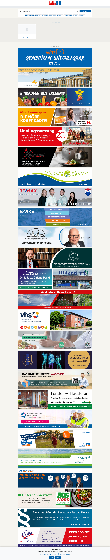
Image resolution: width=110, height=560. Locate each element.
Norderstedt (81, 15)
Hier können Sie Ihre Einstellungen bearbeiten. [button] (55, 553)
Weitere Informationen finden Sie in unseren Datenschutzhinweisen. (55, 554)
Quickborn (75, 15)
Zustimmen (57, 557)
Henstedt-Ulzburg (68, 15)
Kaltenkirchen (60, 15)
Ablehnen (52, 557)
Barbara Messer (26, 37)
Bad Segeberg (45, 15)
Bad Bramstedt (52, 15)
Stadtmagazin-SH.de (22, 6)
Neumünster (38, 15)
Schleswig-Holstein (30, 15)
